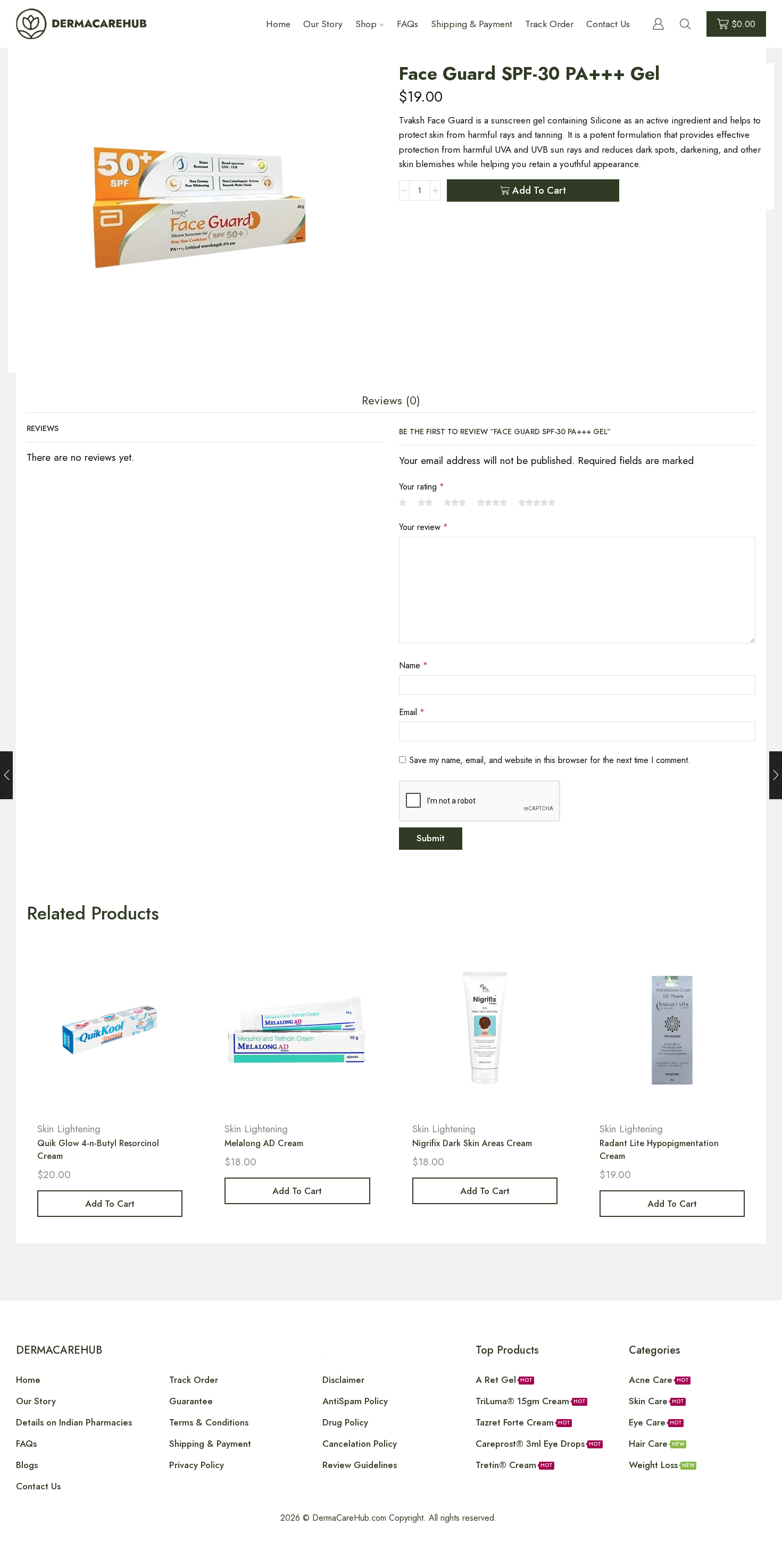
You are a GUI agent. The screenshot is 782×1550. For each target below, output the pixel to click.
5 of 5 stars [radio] (536, 502)
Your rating (421, 486)
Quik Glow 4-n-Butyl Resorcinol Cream (98, 1149)
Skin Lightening (69, 1129)
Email (412, 712)
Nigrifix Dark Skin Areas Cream (472, 1143)
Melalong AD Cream (263, 1143)
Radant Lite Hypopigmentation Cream (659, 1149)
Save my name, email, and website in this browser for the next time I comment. (550, 760)
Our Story (323, 24)
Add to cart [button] (110, 1203)
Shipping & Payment (471, 24)
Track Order (549, 24)
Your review (423, 527)
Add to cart (539, 190)
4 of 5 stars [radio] (492, 502)
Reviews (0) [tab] (391, 400)
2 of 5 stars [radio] (425, 502)
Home (278, 24)
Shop (366, 24)
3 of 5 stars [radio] (455, 502)
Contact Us (608, 24)
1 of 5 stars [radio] (402, 502)
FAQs (407, 24)
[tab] (391, 400)
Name (413, 665)
